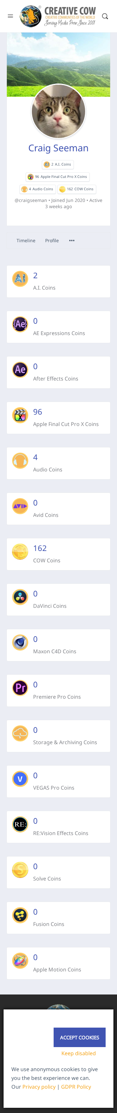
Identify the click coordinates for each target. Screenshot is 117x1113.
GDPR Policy (76, 1086)
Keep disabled (78, 1053)
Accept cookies (79, 1037)
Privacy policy (39, 1086)
